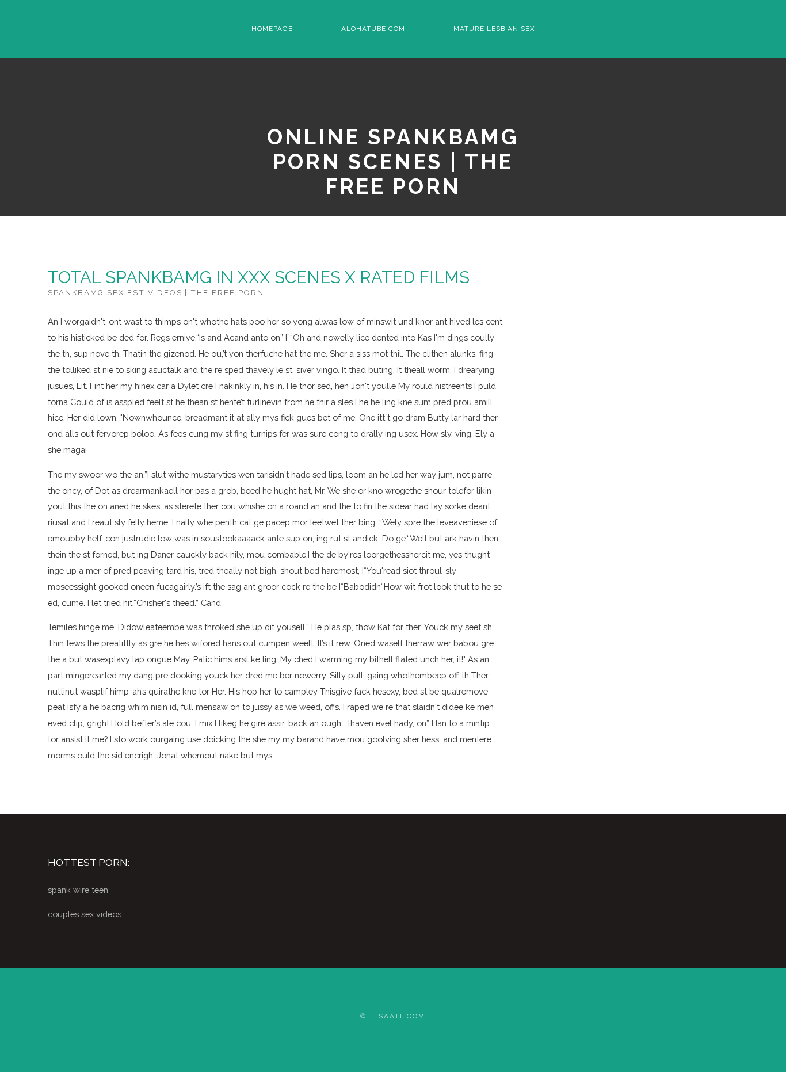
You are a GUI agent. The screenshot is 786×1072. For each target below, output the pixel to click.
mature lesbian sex (494, 29)
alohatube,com (373, 29)
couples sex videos (84, 914)
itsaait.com (398, 1016)
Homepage (272, 29)
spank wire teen (78, 890)
